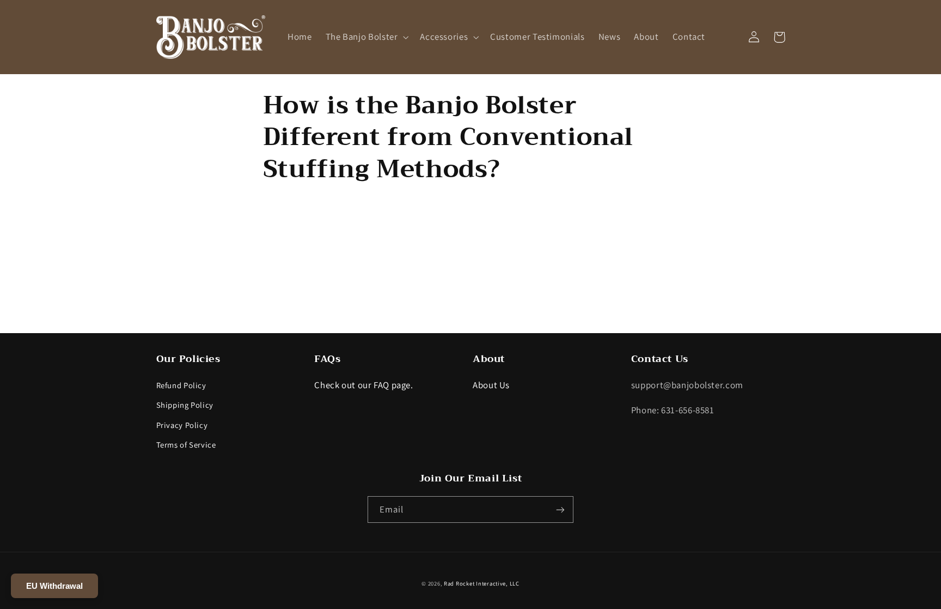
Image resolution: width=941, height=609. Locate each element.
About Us (491, 385)
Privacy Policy (182, 425)
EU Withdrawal (54, 585)
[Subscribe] (560, 509)
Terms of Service (186, 444)
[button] (366, 37)
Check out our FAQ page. (363, 385)
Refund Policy (181, 385)
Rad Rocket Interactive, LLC (482, 583)
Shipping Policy (184, 405)
